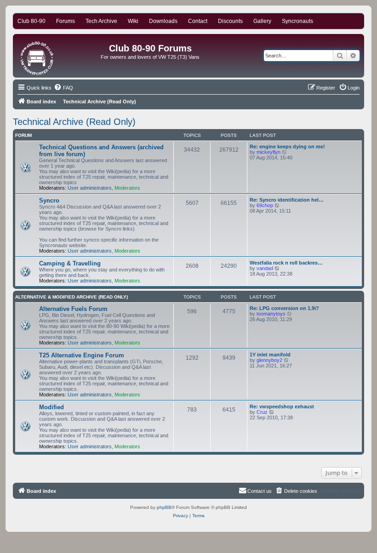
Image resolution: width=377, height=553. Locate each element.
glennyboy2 (269, 360)
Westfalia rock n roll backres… (286, 262)
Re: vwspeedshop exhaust (282, 406)
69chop (265, 205)
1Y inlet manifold (270, 354)
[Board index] (37, 55)
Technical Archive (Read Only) (74, 122)
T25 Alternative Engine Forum (81, 355)
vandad (265, 268)
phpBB (164, 507)
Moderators (127, 188)
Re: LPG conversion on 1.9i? (284, 308)
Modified (51, 407)
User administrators (90, 188)
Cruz (262, 412)
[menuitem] (63, 87)
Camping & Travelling (70, 263)
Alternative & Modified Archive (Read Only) (71, 296)
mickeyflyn (268, 152)
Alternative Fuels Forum (73, 308)
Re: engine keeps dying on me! (287, 146)
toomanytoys (271, 313)
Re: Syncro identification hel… (287, 200)
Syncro (49, 200)
